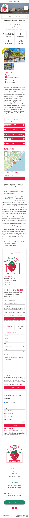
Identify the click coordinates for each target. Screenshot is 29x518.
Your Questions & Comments (12, 355)
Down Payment (8, 413)
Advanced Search (10, 20)
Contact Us (7, 282)
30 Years (7, 402)
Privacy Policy (19, 315)
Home (5, 241)
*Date (5, 343)
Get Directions (14, 178)
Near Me (22, 20)
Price (5, 408)
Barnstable (21, 241)
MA (15, 241)
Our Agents (7, 284)
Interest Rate (8, 419)
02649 (13, 243)
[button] (26, 17)
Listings (11, 241)
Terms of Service (6, 390)
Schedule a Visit (20, 327)
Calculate (14, 425)
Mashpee (7, 243)
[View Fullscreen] (6, 158)
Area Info (14, 475)
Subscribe (14, 318)
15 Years (14, 402)
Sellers (14, 471)
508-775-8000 (14, 1)
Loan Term (7, 398)
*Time (5, 349)
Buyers (14, 473)
